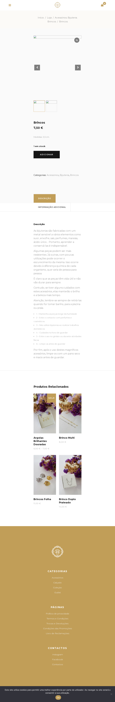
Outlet (57, 592)
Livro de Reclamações (57, 633)
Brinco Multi (67, 437)
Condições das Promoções (57, 628)
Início (41, 17)
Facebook (57, 659)
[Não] (111, 694)
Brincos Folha (42, 499)
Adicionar (46, 154)
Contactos (57, 664)
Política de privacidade (57, 613)
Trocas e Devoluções (57, 623)
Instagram (57, 654)
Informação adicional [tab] (52, 207)
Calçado (57, 582)
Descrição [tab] (44, 198)
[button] (78, 67)
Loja (49, 17)
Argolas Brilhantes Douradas (40, 441)
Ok (58, 697)
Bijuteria (72, 17)
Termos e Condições (57, 618)
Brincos (51, 21)
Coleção (57, 587)
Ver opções (38, 448)
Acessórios (61, 17)
